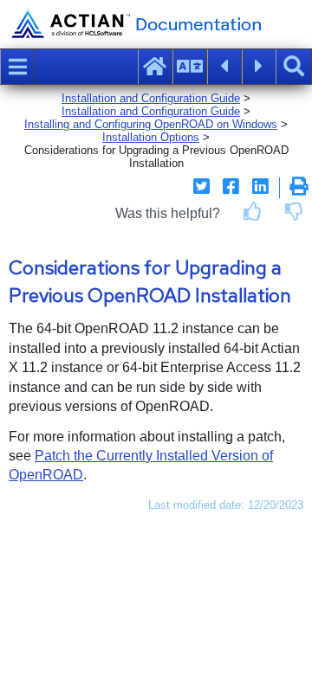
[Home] (155, 66)
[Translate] (189, 66)
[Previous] (224, 66)
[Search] (293, 66)
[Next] (259, 66)
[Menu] (17, 66)
